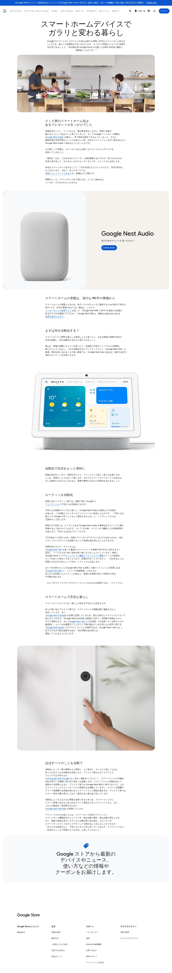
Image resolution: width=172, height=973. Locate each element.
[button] (130, 10)
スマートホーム (67, 11)
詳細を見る (152, 3)
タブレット (79, 11)
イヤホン (54, 11)
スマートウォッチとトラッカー (36, 11)
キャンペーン (104, 11)
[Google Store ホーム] (5, 11)
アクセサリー (91, 11)
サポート (115, 11)
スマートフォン (16, 11)
